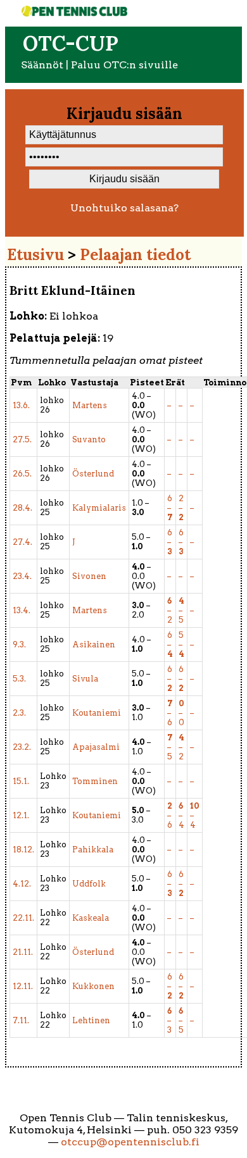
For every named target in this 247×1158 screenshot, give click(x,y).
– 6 (170, 713)
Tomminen (95, 781)
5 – (181, 644)
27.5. (22, 439)
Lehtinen (91, 1020)
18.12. (23, 849)
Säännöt (42, 65)
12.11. (23, 986)
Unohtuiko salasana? (124, 208)
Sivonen (89, 576)
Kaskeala (90, 918)
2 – (181, 508)
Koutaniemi (96, 713)
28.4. (22, 508)
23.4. (22, 576)
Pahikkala (92, 849)
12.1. (21, 815)
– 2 (169, 610)
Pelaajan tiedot (135, 255)
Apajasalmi (96, 747)
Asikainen (93, 644)
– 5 (181, 610)
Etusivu (35, 255)
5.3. (19, 678)
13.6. (21, 405)
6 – (170, 508)
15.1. (21, 781)
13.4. (21, 610)
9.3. (19, 644)
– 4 (181, 815)
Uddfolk (89, 883)
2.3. (19, 713)
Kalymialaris (99, 508)
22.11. (23, 918)
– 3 (169, 1020)
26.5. (22, 473)
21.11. (23, 952)
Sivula (85, 678)
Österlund (93, 473)
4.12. (22, 883)
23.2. (22, 747)
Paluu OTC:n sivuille (124, 65)
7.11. (21, 1020)
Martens (89, 405)
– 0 (181, 713)
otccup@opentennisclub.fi (130, 1142)
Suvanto (89, 439)
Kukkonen (93, 986)
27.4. (22, 542)
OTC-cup (70, 43)
